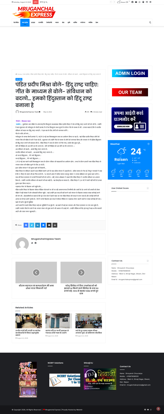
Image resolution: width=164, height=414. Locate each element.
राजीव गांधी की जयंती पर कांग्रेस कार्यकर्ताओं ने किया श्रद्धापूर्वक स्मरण (27, 332)
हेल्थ (97, 22)
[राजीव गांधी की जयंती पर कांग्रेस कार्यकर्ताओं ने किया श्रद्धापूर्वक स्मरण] (28, 320)
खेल (63, 22)
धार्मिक (75, 22)
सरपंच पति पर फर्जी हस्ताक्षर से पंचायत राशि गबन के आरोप (57, 331)
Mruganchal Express (53, 410)
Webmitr (79, 410)
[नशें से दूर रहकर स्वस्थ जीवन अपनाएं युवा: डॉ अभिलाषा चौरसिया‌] (89, 320)
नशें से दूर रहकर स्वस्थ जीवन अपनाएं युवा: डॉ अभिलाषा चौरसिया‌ (58, 2)
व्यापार (57, 22)
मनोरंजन (82, 22)
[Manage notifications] (158, 409)
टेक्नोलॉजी (49, 22)
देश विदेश (16, 22)
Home (19, 74)
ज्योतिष (90, 22)
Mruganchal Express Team (29, 112)
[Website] (32, 243)
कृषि (69, 22)
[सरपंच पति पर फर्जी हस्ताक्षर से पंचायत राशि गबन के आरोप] (59, 320)
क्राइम (33, 22)
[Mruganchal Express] (34, 12)
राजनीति (40, 22)
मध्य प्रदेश (25, 22)
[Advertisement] (82, 45)
